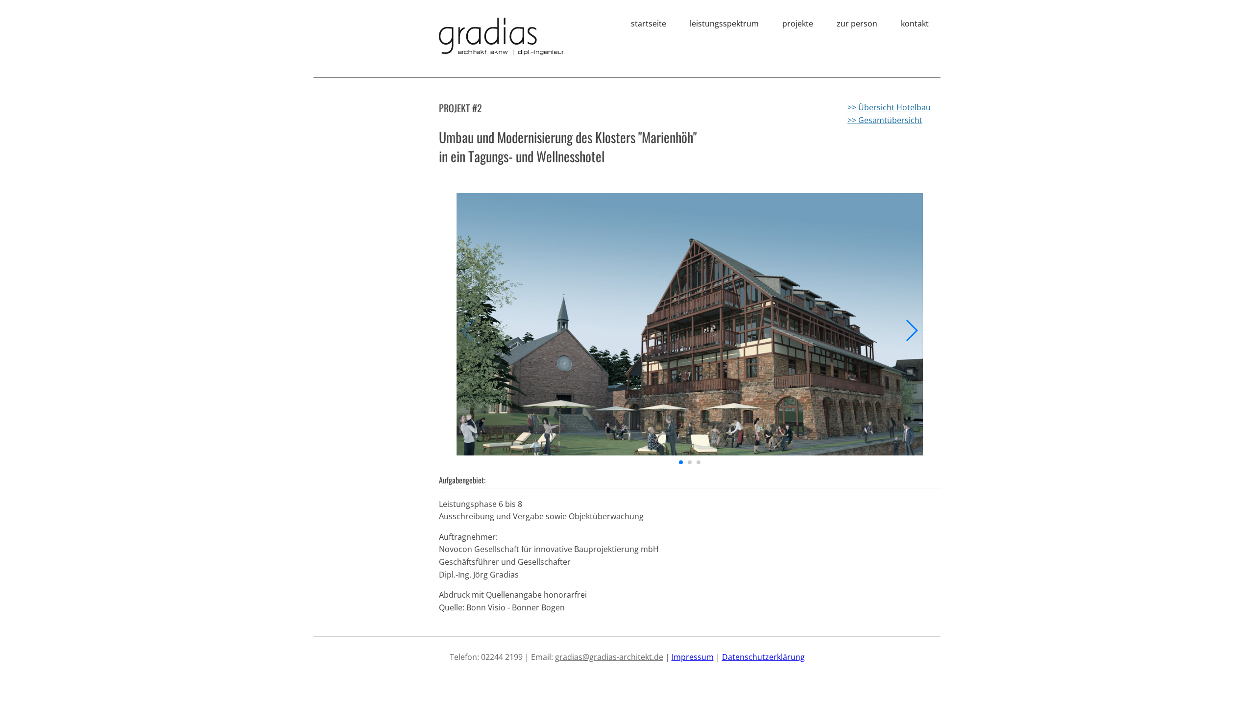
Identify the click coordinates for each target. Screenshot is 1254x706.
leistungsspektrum (724, 23)
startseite (648, 23)
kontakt (915, 23)
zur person (857, 23)
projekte (797, 23)
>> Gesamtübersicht (884, 120)
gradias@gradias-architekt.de (609, 657)
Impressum (693, 657)
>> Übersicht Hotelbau (889, 107)
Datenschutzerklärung (763, 657)
